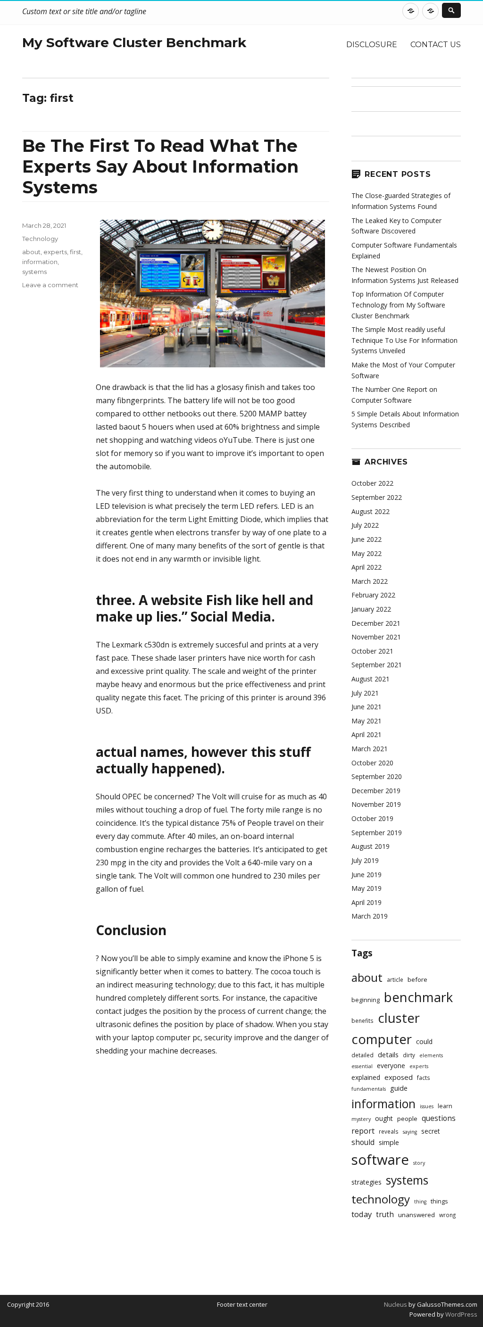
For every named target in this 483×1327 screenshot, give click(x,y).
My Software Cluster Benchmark (134, 42)
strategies (366, 1182)
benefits (362, 1020)
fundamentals (368, 1089)
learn (445, 1106)
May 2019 (366, 888)
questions (439, 1118)
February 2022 (373, 594)
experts (55, 252)
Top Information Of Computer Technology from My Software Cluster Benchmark (398, 305)
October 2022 (372, 483)
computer (381, 1039)
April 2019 (366, 902)
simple (389, 1142)
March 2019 (369, 916)
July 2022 (365, 525)
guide (399, 1088)
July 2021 (365, 692)
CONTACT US (435, 44)
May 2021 (366, 720)
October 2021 (372, 651)
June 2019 (366, 874)
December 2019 (375, 790)
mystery (361, 1119)
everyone (391, 1065)
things (439, 1201)
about (31, 252)
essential (362, 1066)
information (40, 261)
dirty (409, 1055)
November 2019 (376, 804)
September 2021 (376, 664)
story (419, 1163)
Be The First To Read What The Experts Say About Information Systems (160, 166)
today (361, 1214)
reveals (389, 1131)
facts (423, 1077)
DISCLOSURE (371, 44)
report (363, 1131)
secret (430, 1131)
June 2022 (366, 539)
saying (410, 1131)
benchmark (418, 997)
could (424, 1041)
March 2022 (369, 581)
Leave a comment (50, 285)
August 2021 (370, 678)
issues (426, 1106)
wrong (447, 1215)
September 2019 (376, 832)
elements (431, 1055)
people (407, 1118)
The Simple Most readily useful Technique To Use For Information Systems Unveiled (404, 340)
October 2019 (372, 818)
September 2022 (376, 497)
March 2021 (369, 748)
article (395, 979)
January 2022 (371, 609)
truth (385, 1214)
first (75, 252)
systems (34, 271)
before (417, 979)
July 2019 (365, 860)
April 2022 (366, 567)
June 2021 (366, 706)
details (388, 1054)
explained (365, 1077)
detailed (362, 1055)
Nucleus (395, 1304)
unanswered (416, 1215)
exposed (398, 1077)
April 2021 (366, 734)
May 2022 (366, 553)
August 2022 (370, 511)
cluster (399, 1018)
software (380, 1159)
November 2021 (376, 636)
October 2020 (372, 762)
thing (420, 1201)
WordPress (460, 1314)
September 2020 (376, 776)
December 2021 (375, 623)
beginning (365, 1000)
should (363, 1142)
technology (380, 1199)
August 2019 (370, 846)
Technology (40, 238)
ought (384, 1118)
